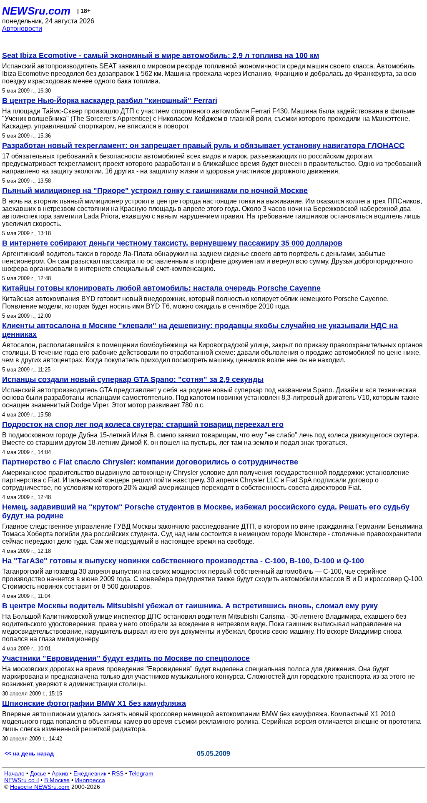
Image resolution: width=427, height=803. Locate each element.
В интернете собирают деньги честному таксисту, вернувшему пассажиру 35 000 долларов (172, 243)
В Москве (57, 780)
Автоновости (22, 28)
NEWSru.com (36, 11)
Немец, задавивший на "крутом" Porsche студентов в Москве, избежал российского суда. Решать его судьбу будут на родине (205, 511)
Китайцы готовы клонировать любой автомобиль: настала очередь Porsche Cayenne (161, 288)
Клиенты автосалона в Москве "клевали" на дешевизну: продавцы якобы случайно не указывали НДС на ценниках (200, 330)
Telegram (141, 773)
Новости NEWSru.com (40, 786)
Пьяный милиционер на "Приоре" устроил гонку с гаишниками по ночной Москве (155, 190)
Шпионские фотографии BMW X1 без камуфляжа (94, 703)
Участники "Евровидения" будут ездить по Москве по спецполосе (126, 658)
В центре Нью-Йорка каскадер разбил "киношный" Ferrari (109, 100)
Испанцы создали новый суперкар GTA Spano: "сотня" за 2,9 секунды (133, 379)
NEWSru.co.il (21, 780)
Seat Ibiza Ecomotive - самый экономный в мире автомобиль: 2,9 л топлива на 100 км (160, 55)
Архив (60, 773)
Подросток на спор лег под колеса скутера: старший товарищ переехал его (143, 424)
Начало (14, 773)
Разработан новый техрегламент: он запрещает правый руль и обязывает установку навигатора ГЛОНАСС (203, 145)
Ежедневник (89, 773)
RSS (117, 773)
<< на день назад (29, 753)
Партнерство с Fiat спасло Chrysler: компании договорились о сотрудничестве (150, 462)
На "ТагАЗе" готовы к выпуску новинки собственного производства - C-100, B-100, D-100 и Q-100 (183, 561)
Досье (38, 773)
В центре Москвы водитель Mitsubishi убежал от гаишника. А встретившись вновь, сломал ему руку (190, 606)
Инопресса (90, 780)
